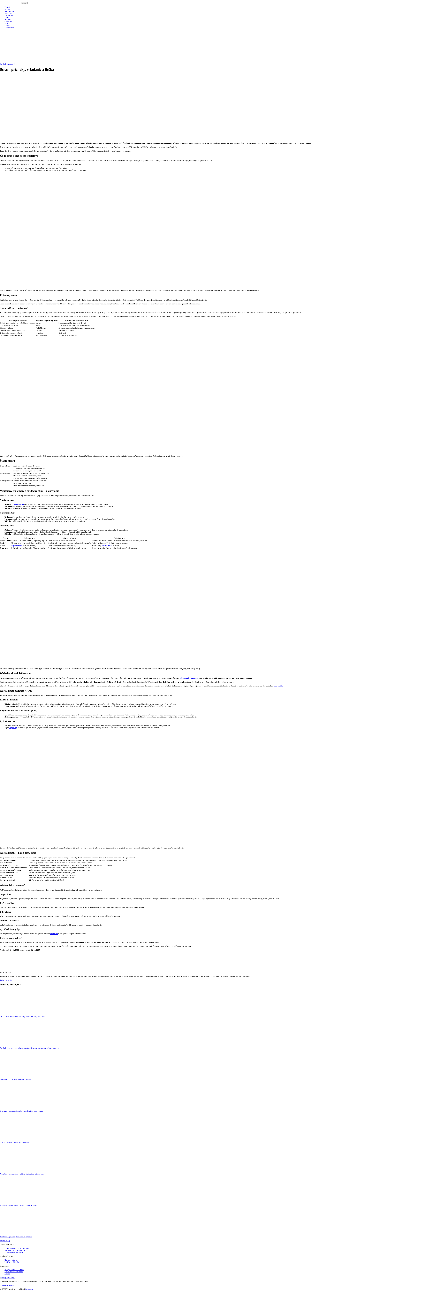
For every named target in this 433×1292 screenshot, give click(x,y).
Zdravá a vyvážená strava (14, 1252)
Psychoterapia (16, 546)
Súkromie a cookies (7, 1285)
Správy (7, 25)
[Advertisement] (216, 46)
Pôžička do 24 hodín (12, 1262)
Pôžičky (7, 23)
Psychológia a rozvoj (7, 64)
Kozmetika (8, 13)
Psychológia (9, 15)
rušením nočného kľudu (189, 678)
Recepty (7, 17)
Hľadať (24, 3)
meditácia (54, 934)
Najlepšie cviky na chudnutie (15, 1250)
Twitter (2, 980)
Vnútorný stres (18, 504)
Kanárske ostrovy (11, 1260)
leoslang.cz (29, 1289)
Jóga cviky (13, 728)
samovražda (278, 686)
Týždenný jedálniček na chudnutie (17, 1248)
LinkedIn (8, 980)
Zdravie (7, 9)
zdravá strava (107, 546)
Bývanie (7, 19)
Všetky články (5, 1241)
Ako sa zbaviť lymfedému (14, 1272)
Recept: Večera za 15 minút (14, 1270)
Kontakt (7, 1274)
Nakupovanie (9, 11)
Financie (8, 7)
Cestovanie (8, 21)
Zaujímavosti (9, 27)
